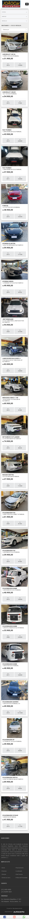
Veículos (4, 874)
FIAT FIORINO (12, 130)
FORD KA (11, 206)
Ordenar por (6, 29)
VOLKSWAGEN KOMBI (11, 589)
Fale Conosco (19, 874)
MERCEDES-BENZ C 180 (11, 399)
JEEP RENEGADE (13, 320)
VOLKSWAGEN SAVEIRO (11, 702)
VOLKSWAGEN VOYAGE (10, 816)
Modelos (4, 20)
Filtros (4, 12)
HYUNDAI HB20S (12, 282)
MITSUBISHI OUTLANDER (11, 437)
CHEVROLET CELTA (10, 55)
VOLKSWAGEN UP (12, 740)
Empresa (4, 871)
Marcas (4, 16)
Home (3, 867)
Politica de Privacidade (21, 877)
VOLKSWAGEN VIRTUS (12, 778)
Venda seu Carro (6, 877)
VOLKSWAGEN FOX (13, 513)
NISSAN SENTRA (10, 475)
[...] (7, 857)
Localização (19, 871)
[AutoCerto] (18, 911)
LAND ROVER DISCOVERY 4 (12, 360)
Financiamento (20, 867)
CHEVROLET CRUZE (9, 92)
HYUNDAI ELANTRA (12, 244)
